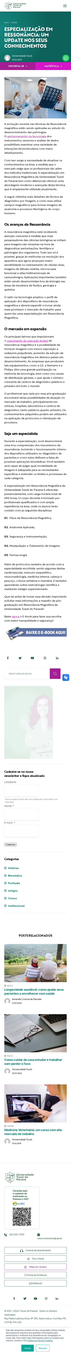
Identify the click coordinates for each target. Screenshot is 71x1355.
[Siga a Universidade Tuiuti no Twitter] (24, 1298)
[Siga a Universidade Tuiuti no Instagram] (46, 1298)
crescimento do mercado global (27, 341)
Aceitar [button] (27, 1348)
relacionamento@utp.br (49, 1238)
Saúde (14, 22)
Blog (6, 22)
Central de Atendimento (38, 1250)
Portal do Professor (36, 1275)
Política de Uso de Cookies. (40, 1340)
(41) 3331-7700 (16, 1234)
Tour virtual (38, 1258)
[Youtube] (32, 658)
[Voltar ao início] (15, 6)
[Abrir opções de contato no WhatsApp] (65, 58)
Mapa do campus (38, 1267)
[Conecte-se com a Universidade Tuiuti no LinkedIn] (56, 1298)
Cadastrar (10, 844)
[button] (65, 6)
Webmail (37, 1283)
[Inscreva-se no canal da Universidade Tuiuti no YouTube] (35, 1298)
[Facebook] (7, 658)
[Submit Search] (55, 673)
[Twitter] (20, 658)
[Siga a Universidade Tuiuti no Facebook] (14, 1298)
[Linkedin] (57, 658)
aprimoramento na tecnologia (26, 136)
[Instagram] (44, 658)
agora (15, 616)
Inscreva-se (16, 66)
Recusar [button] (43, 1348)
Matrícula (52, 66)
